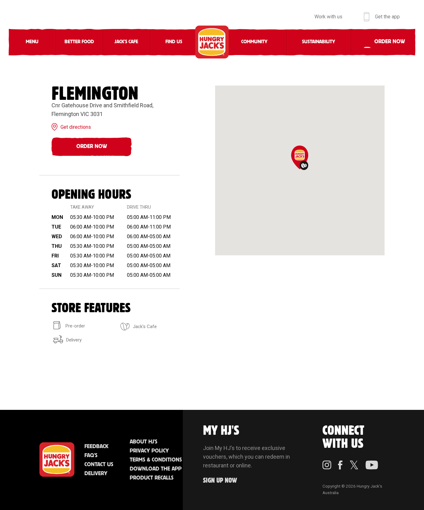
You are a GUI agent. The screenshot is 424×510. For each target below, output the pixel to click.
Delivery (95, 473)
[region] (300, 170)
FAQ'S (90, 455)
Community (254, 42)
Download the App (156, 469)
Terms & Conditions (156, 460)
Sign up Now (220, 480)
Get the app (387, 17)
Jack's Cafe (126, 42)
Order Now (91, 146)
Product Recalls (152, 478)
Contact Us (98, 464)
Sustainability (318, 42)
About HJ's (143, 442)
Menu (32, 42)
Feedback (96, 446)
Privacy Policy (149, 451)
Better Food (79, 42)
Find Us (173, 42)
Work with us (328, 17)
